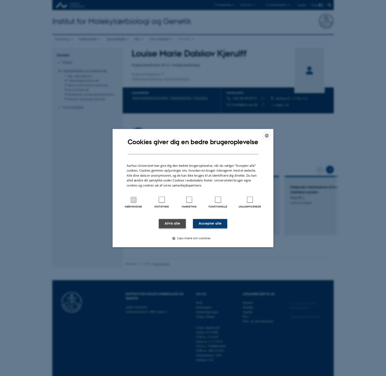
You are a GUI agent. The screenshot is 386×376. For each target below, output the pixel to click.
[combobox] (267, 136)
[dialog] (193, 188)
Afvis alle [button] (172, 223)
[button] (192, 238)
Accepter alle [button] (210, 223)
